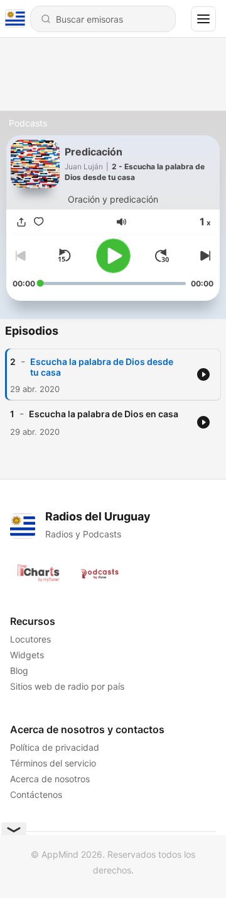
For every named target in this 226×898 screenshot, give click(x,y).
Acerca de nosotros (50, 778)
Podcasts (28, 123)
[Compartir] (21, 222)
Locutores (30, 639)
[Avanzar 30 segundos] (162, 255)
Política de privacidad (54, 747)
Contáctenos (36, 794)
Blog (19, 670)
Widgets (27, 654)
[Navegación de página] (203, 18)
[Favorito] (38, 222)
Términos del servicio (53, 763)
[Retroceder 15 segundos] (64, 255)
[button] (121, 222)
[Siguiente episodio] (203, 255)
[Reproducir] (113, 256)
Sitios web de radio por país (67, 686)
